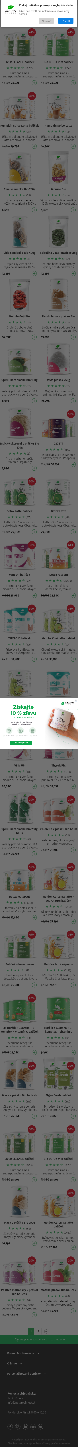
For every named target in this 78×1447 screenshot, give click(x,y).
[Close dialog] (76, 700)
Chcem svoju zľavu (21, 743)
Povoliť (66, 21)
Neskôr (46, 21)
